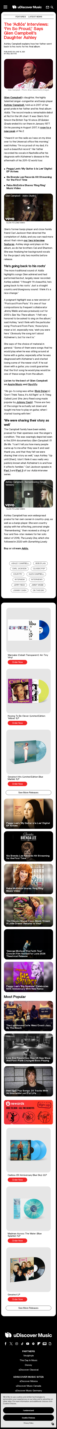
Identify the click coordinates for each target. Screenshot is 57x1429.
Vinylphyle (28, 1355)
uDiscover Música (29, 1381)
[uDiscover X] (11, 1343)
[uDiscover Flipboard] (39, 1343)
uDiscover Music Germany (28, 1390)
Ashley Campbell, (14, 105)
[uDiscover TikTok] (22, 1343)
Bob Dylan (41, 563)
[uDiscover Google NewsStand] (44, 1343)
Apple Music (15, 384)
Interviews (36, 580)
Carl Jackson (19, 569)
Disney (28, 1365)
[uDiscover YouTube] (28, 1343)
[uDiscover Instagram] (17, 1343)
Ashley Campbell (20, 563)
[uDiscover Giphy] (50, 1343)
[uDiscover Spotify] (33, 1343)
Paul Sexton (11, 54)
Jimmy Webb (37, 585)
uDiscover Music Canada (28, 1386)
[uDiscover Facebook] (6, 1343)
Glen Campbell (36, 574)
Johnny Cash (19, 590)
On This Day (38, 590)
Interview (20, 580)
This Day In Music (28, 1360)
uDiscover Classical (28, 1370)
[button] (28, 636)
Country (17, 574)
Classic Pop (39, 569)
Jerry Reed (19, 585)
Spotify (32, 384)
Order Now (17, 662)
